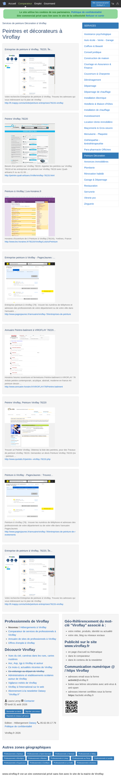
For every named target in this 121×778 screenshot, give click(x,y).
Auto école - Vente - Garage (99, 40)
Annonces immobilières (96, 161)
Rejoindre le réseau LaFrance (17, 716)
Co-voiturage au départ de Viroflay (26, 671)
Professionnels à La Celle (63, 763)
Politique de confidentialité (86, 12)
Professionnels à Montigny (14, 758)
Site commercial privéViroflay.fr (101, 4)
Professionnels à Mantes (37, 758)
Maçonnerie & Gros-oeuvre (98, 128)
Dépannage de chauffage (97, 92)
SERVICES (90, 25)
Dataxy (32, 723)
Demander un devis (13, 711)
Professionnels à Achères (86, 763)
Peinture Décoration (94, 155)
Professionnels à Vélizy (87, 754)
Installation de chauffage (97, 110)
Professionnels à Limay (59, 758)
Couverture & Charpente (97, 73)
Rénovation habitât (94, 173)
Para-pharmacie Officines (97, 149)
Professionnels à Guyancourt (15, 763)
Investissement (92, 116)
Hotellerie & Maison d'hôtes (98, 104)
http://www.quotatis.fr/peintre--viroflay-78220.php (27, 459)
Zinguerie (89, 203)
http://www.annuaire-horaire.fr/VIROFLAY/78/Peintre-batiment (34, 387)
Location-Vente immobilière (98, 122)
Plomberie (89, 167)
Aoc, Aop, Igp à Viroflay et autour (25, 663)
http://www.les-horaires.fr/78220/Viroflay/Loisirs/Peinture (31, 242)
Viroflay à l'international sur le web (26, 687)
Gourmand (49, 3)
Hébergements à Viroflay (33, 627)
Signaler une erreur (32, 711)
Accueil (12, 3)
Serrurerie (89, 191)
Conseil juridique (92, 52)
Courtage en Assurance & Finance (97, 66)
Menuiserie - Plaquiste (95, 134)
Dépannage (90, 86)
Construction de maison (96, 58)
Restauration (90, 185)
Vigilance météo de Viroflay (22, 683)
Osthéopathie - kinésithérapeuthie (93, 142)
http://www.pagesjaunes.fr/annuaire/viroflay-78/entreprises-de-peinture (38, 314)
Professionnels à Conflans (40, 763)
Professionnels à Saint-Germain (39, 754)
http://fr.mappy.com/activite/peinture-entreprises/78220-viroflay (34, 103)
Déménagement (92, 80)
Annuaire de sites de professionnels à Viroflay (32, 639)
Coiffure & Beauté (93, 46)
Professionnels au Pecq (81, 758)
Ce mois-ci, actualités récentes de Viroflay (30, 667)
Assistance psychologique (97, 34)
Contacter (29, 701)
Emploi (37, 3)
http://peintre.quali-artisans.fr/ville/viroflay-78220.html (29, 175)
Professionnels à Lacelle (103, 758)
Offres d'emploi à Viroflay (21, 643)
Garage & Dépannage (95, 179)
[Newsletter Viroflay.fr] (112, 3)
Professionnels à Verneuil (64, 754)
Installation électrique (95, 98)
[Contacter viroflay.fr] (117, 3)
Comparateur (25, 3)
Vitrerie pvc (90, 197)
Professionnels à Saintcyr (13, 754)
